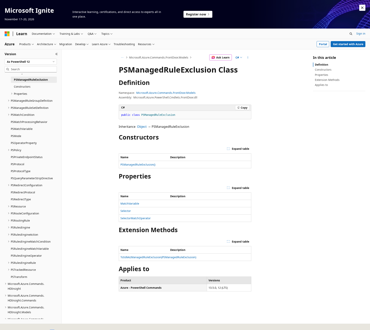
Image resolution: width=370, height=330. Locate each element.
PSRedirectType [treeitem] (21, 199)
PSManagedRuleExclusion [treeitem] (31, 79)
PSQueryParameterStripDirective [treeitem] (32, 178)
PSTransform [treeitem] (19, 277)
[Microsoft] (7, 33)
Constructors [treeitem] (22, 86)
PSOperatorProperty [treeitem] (24, 143)
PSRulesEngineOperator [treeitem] (26, 255)
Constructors (323, 69)
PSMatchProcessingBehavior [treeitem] (29, 122)
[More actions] (248, 57)
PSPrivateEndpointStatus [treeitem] (27, 157)
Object (142, 126)
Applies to (321, 85)
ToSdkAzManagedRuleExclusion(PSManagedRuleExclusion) (158, 257)
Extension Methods (327, 80)
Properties (321, 75)
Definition (321, 64)
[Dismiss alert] (362, 8)
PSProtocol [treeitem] (17, 164)
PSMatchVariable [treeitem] (22, 129)
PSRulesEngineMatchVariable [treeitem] (30, 248)
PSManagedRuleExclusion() (137, 164)
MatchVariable (129, 203)
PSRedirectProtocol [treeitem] (23, 192)
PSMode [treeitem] (16, 136)
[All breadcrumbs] (122, 57)
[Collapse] (56, 54)
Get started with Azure (348, 44)
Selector (125, 211)
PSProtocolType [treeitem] (20, 171)
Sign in (360, 33)
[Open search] (351, 33)
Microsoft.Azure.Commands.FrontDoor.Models (158, 57)
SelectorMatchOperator (135, 218)
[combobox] (31, 62)
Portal (323, 44)
